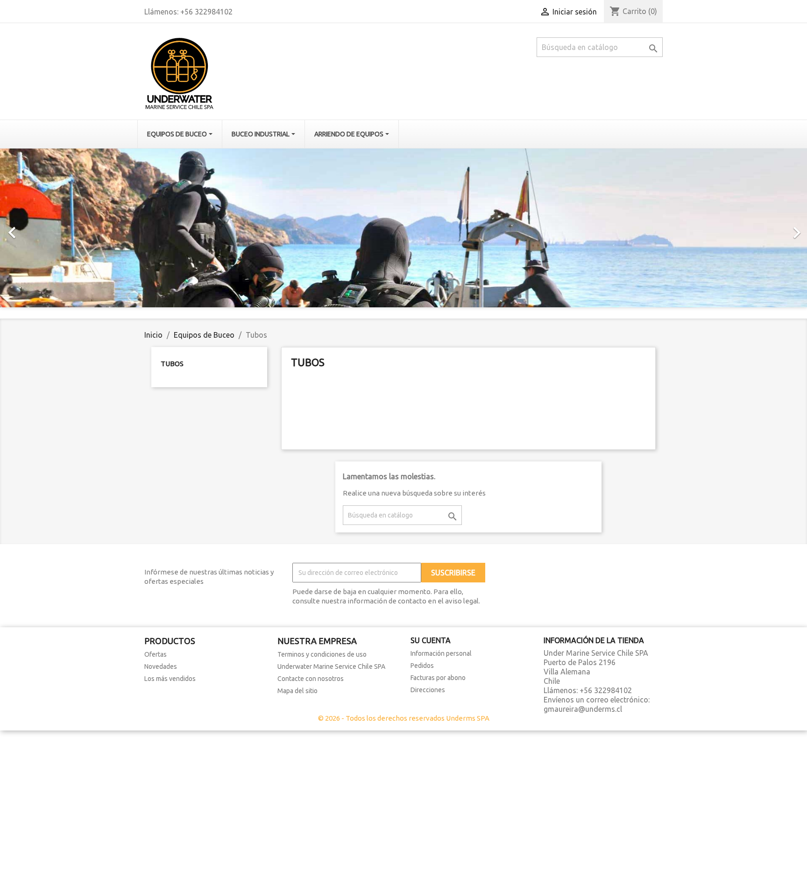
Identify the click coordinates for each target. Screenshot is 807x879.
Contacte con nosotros (310, 678)
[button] (60, 228)
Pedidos (422, 665)
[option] (403, 228)
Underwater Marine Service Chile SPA (331, 666)
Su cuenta (431, 640)
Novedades (160, 666)
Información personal (441, 653)
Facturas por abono (438, 677)
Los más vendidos (170, 678)
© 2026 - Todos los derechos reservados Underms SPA (403, 718)
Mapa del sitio (297, 691)
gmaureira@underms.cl (583, 709)
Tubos (172, 364)
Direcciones (428, 690)
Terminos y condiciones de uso (322, 654)
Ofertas (155, 654)
